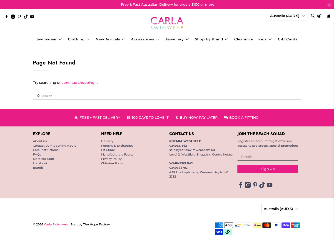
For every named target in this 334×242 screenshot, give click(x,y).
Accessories (142, 39)
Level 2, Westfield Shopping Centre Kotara (201, 154)
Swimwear (47, 39)
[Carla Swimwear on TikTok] (27, 17)
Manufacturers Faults (117, 154)
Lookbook (40, 163)
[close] (329, 4)
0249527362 (178, 145)
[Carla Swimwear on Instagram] (14, 17)
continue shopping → (80, 82)
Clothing (76, 39)
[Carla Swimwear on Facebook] (8, 17)
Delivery (107, 141)
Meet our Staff (43, 159)
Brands (38, 167)
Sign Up (268, 169)
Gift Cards (287, 39)
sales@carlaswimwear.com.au (192, 150)
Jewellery (174, 39)
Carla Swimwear (56, 224)
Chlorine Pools (112, 163)
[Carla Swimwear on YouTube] (33, 17)
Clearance (243, 39)
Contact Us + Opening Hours (54, 145)
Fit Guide (108, 150)
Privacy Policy (111, 159)
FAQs (37, 154)
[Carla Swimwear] (167, 23)
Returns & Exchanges (117, 145)
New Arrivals (108, 39)
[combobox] (167, 96)
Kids (262, 39)
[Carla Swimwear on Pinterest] (20, 17)
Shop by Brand (209, 39)
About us (40, 141)
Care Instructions (46, 150)
